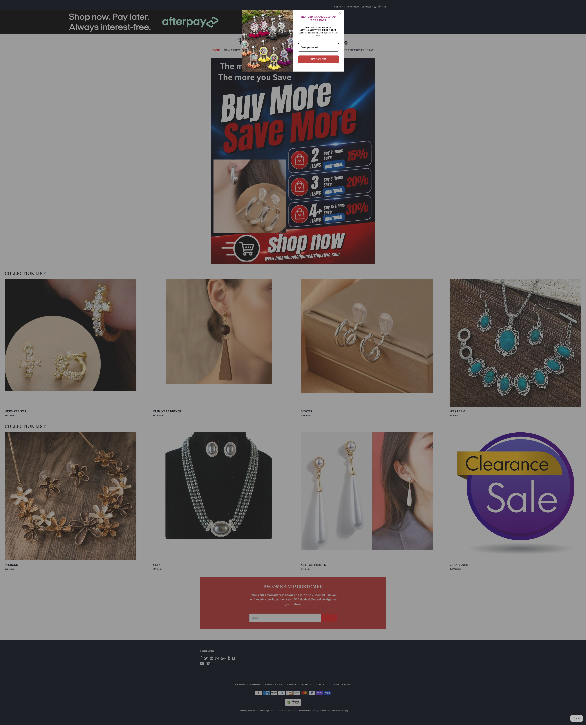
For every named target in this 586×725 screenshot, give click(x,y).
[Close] (340, 13)
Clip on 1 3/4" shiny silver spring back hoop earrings (48, 706)
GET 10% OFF (318, 59)
